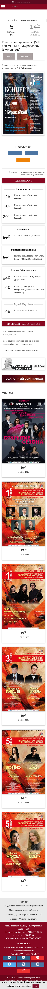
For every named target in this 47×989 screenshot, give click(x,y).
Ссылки (13, 919)
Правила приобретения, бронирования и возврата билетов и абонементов (21, 342)
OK (36, 986)
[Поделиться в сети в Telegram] (31, 153)
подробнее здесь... (38, 175)
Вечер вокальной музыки (25, 310)
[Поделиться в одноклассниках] (23, 160)
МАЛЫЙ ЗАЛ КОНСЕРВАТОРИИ (23, 20)
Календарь (25, 56)
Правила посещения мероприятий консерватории (18, 333)
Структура (23, 901)
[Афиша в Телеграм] (23, 971)
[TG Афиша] (23, 958)
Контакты (32, 919)
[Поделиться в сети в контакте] (15, 153)
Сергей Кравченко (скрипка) (27, 236)
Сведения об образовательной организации (23, 906)
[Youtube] (37, 958)
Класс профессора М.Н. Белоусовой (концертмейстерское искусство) (29, 289)
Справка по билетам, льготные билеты (20, 350)
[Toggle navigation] (41, 13)
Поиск (9, 56)
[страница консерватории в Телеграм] (9, 958)
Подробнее (26, 986)
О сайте (22, 919)
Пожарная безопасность (30, 914)
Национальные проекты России (23, 910)
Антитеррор (11, 914)
